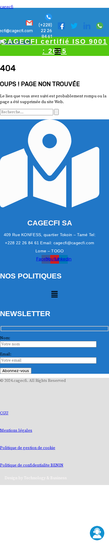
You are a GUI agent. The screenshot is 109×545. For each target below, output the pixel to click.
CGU (4, 413)
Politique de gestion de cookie (27, 448)
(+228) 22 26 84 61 (45, 31)
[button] (57, 51)
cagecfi (6, 7)
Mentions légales (16, 430)
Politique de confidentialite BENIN (31, 465)
